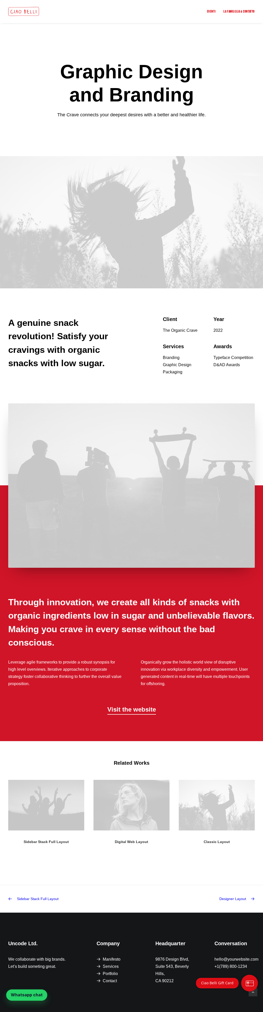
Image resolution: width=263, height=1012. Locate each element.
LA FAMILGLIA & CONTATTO (239, 11)
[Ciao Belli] (23, 11)
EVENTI (211, 11)
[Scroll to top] (253, 991)
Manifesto (111, 959)
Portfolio (110, 973)
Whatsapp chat (27, 994)
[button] (131, 709)
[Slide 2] (131, 864)
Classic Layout (217, 842)
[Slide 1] (126, 864)
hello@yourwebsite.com (236, 959)
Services (111, 966)
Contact (110, 981)
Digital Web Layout (131, 842)
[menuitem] (213, 11)
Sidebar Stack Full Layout (46, 842)
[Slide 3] (137, 864)
